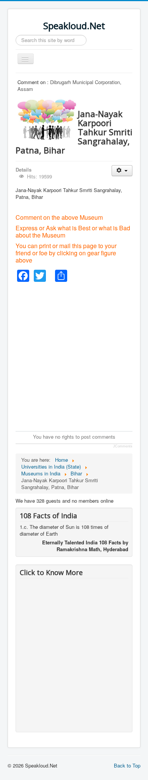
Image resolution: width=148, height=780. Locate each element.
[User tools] (122, 170)
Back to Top (127, 765)
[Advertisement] (74, 356)
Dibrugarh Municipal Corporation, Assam (69, 85)
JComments (122, 446)
